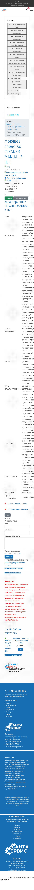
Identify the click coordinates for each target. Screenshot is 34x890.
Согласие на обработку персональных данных (17, 799)
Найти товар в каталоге (15, 568)
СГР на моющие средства (17, 509)
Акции (7, 714)
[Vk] (18, 1)
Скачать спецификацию (16, 504)
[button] (27, 10)
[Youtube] (15, 1)
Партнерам (9, 712)
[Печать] (17, 167)
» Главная (8, 703)
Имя (6, 524)
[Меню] (31, 10)
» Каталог (17, 827)
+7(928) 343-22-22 (10, 3)
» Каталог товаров (10, 705)
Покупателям (9, 710)
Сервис (7, 707)
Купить (20, 649)
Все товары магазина (14, 572)
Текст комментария (12, 536)
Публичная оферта (12, 801)
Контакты (8, 716)
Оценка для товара (12, 551)
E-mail (7, 530)
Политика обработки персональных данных (16, 797)
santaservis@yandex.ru (22, 3)
